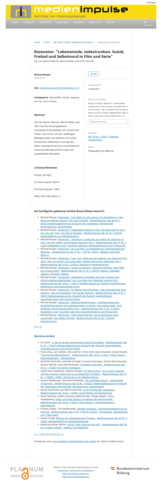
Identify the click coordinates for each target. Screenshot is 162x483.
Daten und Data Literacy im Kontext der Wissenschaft (84, 399)
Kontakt (110, 22)
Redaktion (78, 22)
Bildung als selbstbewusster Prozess (76, 418)
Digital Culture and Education (81, 470)
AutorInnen (62, 22)
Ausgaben (28, 22)
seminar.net (84, 473)
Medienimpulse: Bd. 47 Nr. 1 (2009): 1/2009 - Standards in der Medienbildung (83, 376)
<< (35, 434)
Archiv (47, 42)
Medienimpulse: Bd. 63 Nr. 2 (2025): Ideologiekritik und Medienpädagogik (83, 420)
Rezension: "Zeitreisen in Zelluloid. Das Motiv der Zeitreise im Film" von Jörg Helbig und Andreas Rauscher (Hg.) (82, 241)
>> (41, 326)
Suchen (148, 25)
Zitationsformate (98, 121)
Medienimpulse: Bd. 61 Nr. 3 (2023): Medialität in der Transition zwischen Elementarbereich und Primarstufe (83, 244)
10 (57, 434)
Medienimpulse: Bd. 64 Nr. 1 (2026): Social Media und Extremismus (76, 392)
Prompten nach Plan (91, 364)
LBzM (64, 473)
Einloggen (151, 2)
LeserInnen (45, 22)
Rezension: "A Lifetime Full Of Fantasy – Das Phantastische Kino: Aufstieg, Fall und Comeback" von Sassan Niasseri (83, 291)
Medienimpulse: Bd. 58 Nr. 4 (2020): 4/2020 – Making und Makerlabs (83, 426)
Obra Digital (73, 473)
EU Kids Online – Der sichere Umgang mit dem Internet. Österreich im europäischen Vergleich (82, 372)
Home (15, 22)
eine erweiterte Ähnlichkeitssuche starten (74, 441)
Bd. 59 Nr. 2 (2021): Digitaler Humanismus (73, 42)
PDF (95, 73)
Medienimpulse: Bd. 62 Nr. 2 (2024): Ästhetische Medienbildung (74, 264)
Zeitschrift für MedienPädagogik (75, 477)
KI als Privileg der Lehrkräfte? (99, 389)
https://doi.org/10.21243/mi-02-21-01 (59, 87)
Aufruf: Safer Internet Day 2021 (84, 424)
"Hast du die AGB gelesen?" (55, 355)
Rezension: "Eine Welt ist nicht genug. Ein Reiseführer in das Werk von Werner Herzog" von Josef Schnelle (81, 219)
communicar (63, 470)
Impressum (95, 22)
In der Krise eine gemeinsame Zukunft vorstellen (78, 342)
